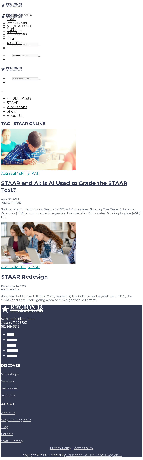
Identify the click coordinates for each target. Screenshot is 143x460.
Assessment (13, 173)
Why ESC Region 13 (16, 420)
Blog (4, 427)
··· (8, 47)
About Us (14, 43)
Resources (9, 388)
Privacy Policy (60, 448)
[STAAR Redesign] (38, 262)
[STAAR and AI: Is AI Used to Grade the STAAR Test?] (38, 169)
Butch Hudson (11, 289)
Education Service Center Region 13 (94, 455)
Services (7, 381)
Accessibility (83, 448)
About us (8, 413)
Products (8, 395)
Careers (7, 434)
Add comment (11, 202)
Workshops (17, 34)
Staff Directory (12, 441)
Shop (11, 38)
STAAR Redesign (24, 276)
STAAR (11, 30)
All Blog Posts (19, 26)
